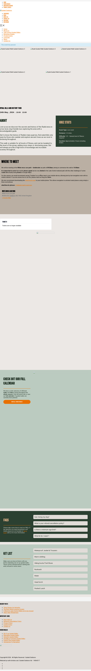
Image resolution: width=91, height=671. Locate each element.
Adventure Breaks (9, 34)
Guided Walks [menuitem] (7, 4)
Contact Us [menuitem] (6, 19)
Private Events (8, 36)
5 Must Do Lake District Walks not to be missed (18, 611)
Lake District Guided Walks (12, 32)
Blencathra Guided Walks (11, 635)
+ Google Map (6, 198)
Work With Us (8, 620)
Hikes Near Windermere (11, 612)
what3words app (30, 180)
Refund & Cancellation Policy (12, 621)
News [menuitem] (5, 15)
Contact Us (7, 41)
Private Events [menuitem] (7, 7)
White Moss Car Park (8, 191)
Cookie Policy (8, 625)
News (5, 39)
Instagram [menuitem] (6, 22)
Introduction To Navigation (12, 642)
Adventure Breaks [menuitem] (8, 6)
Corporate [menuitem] (6, 13)
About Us (6, 31)
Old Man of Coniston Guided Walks (14, 638)
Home (5, 29)
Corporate (7, 37)
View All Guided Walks (16, 402)
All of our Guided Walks (11, 633)
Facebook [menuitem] (6, 20)
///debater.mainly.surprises (23, 185)
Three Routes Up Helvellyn (12, 607)
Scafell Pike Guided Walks (12, 640)
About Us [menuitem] (6, 17)
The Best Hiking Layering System (14, 609)
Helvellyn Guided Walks (11, 637)
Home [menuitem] (5, 2)
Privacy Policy (8, 623)
